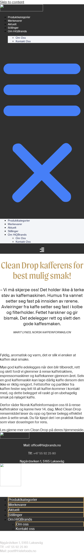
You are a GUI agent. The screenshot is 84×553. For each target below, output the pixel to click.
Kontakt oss (23, 41)
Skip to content (12, 2)
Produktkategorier (19, 17)
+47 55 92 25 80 (44, 453)
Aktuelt (12, 24)
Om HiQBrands (17, 31)
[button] (42, 131)
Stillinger (13, 27)
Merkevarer (15, 20)
